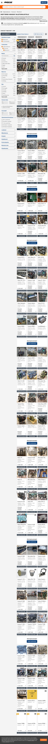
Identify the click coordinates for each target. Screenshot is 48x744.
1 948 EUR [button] (40, 233)
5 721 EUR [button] (20, 411)
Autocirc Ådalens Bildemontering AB (24, 413)
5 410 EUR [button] (20, 708)
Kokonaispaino (5, 142)
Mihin (10, 112)
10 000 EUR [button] (31, 180)
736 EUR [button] (20, 730)
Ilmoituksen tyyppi (6, 37)
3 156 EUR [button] (20, 389)
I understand (43, 739)
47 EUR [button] (40, 730)
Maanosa (4, 71)
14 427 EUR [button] (20, 532)
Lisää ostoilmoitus (32, 136)
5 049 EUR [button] (40, 389)
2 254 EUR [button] (20, 288)
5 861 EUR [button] (30, 486)
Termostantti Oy (22, 182)
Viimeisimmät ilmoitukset (7, 117)
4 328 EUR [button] (20, 486)
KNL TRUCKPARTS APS (22, 732)
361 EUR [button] (40, 708)
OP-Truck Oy (42, 182)
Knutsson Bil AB (32, 436)
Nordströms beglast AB (21, 436)
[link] (22, 43)
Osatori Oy (22, 60)
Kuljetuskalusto (6, 12)
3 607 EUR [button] (30, 411)
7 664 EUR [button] (20, 609)
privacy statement (6, 741)
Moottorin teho (5, 145)
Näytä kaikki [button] (4, 68)
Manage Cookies (31, 740)
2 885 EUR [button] (20, 464)
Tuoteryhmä (4, 44)
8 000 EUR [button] (20, 210)
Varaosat (14, 12)
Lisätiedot (4, 130)
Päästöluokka (5, 148)
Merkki (3, 53)
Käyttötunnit (4, 139)
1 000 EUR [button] (30, 210)
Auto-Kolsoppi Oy (32, 212)
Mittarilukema (5, 133)
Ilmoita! (44, 2)
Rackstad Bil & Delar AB (32, 235)
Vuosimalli (4, 110)
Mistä (2, 112)
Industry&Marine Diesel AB (22, 588)
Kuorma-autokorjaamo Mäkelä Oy (23, 106)
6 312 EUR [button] (40, 509)
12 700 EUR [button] (20, 180)
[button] (8, 34)
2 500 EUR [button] (20, 233)
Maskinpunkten (42, 235)
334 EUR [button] (30, 730)
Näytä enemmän (43, 21)
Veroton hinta (5, 99)
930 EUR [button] (40, 210)
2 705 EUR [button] (30, 509)
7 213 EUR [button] (40, 464)
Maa (3, 84)
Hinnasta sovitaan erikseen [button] (20, 57)
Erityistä (3, 136)
